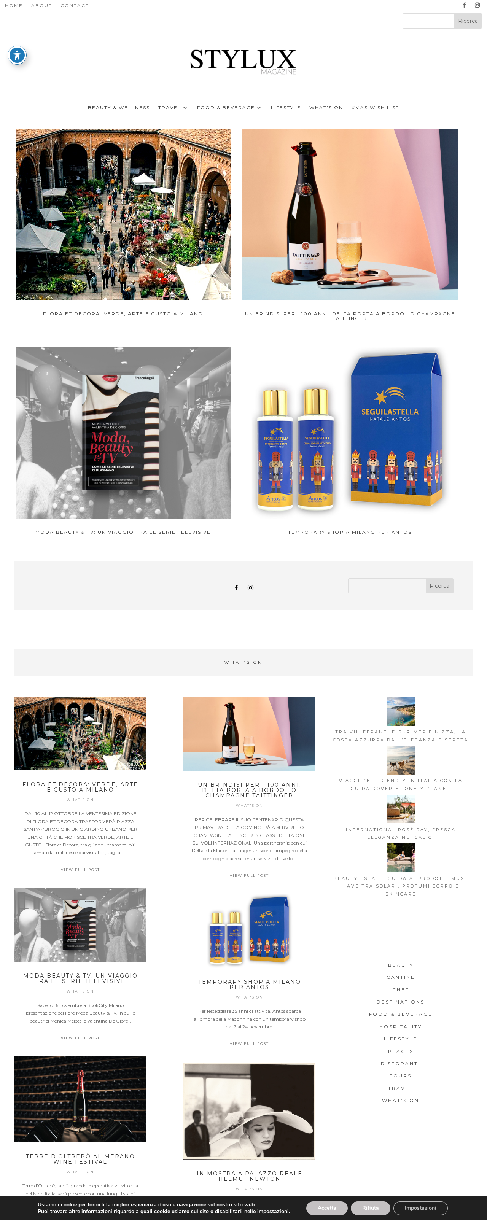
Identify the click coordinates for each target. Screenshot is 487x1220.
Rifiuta (370, 1208)
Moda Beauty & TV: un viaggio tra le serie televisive (123, 532)
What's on (80, 800)
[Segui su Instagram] (477, 5)
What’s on (326, 107)
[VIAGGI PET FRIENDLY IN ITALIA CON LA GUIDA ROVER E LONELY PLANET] (401, 761)
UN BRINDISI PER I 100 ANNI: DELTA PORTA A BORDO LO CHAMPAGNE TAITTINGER (350, 316)
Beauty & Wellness (119, 107)
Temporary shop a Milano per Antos (350, 532)
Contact (74, 5)
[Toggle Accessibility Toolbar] (17, 55)
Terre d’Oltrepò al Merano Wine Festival (80, 1159)
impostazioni (273, 1211)
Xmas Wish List (375, 107)
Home (14, 5)
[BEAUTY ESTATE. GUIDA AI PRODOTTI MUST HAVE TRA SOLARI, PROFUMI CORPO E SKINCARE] (401, 858)
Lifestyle (286, 107)
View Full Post (80, 870)
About (41, 5)
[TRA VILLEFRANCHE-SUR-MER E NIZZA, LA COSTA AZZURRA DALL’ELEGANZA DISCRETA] (401, 712)
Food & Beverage (226, 107)
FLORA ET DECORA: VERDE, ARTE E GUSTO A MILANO (123, 314)
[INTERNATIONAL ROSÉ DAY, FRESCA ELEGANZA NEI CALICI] (401, 810)
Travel (169, 107)
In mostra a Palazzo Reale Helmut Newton (249, 1176)
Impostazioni (420, 1208)
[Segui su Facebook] (464, 5)
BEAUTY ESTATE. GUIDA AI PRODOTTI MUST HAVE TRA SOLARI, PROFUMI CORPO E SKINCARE (400, 886)
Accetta (327, 1208)
